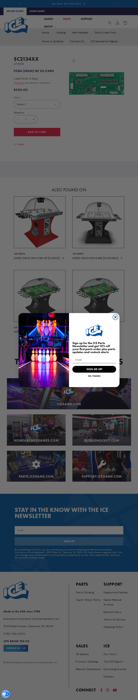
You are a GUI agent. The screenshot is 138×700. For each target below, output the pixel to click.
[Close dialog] (115, 317)
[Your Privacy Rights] (5, 694)
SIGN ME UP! (94, 369)
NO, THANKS (94, 376)
